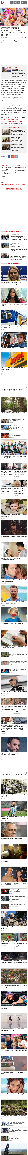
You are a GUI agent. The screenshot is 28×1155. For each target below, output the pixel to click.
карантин (23, 184)
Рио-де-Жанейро (9, 184)
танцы (2, 184)
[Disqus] (14, 211)
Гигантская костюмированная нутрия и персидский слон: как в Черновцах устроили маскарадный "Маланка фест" (19, 72)
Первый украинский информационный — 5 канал (2, 2)
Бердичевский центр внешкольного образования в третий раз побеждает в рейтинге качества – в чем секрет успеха (18, 147)
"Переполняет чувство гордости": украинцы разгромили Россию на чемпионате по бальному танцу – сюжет (18, 247)
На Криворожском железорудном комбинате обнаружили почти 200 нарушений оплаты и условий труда (7, 172)
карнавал (17, 184)
